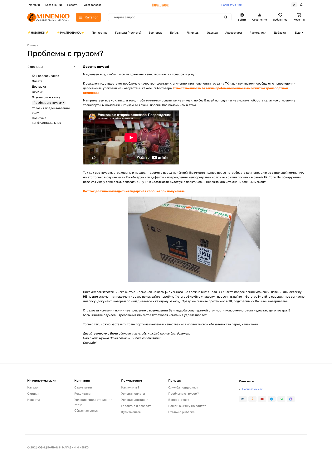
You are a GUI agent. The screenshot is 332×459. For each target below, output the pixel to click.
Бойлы (174, 32)
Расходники (258, 32)
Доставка (39, 86)
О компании (83, 387)
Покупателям (131, 380)
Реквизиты (82, 393)
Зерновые (155, 32)
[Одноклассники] (252, 399)
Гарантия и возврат (136, 406)
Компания (82, 380)
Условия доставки (134, 400)
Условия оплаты (133, 393)
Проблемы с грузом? (183, 393)
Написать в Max (231, 5)
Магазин (34, 5)
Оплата (37, 81)
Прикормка (99, 32)
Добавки (280, 32)
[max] (291, 399)
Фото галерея (92, 5)
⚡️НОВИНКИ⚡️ (38, 32)
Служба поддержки (183, 387)
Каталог (33, 387)
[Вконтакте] (243, 399)
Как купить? (130, 387)
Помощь (174, 380)
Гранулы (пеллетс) (128, 32)
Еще (297, 32)
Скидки (33, 393)
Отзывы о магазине (46, 97)
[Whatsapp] (281, 399)
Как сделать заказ (45, 76)
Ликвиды (193, 32)
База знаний (53, 5)
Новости (72, 5)
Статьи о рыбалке (181, 412)
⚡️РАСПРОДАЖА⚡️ (70, 32)
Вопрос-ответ (178, 400)
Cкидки (37, 92)
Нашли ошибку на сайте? (187, 406)
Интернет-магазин (41, 380)
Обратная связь (86, 410)
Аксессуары (233, 32)
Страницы (35, 67)
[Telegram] (272, 399)
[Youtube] (262, 399)
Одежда (212, 32)
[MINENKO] (48, 17)
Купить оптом (131, 412)
